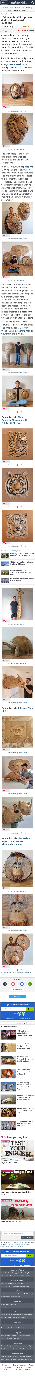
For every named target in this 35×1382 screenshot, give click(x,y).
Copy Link (18, 989)
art (11, 1242)
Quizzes (7, 1137)
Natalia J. (10, 27)
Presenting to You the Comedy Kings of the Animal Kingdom (16, 1314)
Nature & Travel (17, 1291)
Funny (17, 1312)
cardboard (16, 1242)
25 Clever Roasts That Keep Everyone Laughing (13, 1317)
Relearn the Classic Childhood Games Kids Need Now (15, 1286)
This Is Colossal (20, 973)
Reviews (27, 1369)
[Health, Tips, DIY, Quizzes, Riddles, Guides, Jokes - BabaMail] (19, 2)
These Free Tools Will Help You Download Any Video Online (16, 1359)
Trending (18, 1369)
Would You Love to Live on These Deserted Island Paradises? (16, 1294)
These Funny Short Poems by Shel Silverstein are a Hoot (15, 1328)
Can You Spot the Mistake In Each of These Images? (14, 1283)
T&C (21, 1018)
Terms (31, 1365)
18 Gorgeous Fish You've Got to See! (10, 1296)
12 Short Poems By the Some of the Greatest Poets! (14, 1325)
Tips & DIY (17, 1301)
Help (14, 1365)
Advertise (19, 1367)
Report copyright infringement (25, 1023)
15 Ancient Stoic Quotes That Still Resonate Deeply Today (16, 1346)
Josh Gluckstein (22, 111)
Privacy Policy (27, 1018)
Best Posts (29, 1367)
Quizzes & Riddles (17, 1280)
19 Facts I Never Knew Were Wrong (10, 1304)
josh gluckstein (21, 1246)
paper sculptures (10, 1246)
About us (22, 1365)
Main (2, 14)
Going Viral (17, 1333)
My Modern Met (9, 973)
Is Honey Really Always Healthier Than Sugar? (13, 1307)
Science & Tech (17, 1353)
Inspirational (17, 1343)
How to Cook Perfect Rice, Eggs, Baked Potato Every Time (16, 1273)
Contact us (5, 1365)
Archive (8, 1369)
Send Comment (27, 1238)
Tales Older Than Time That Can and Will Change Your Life (16, 1349)
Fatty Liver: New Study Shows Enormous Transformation (15, 1275)
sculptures (23, 1242)
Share (31, 31)
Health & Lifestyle (17, 1270)
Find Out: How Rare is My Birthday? (10, 1338)
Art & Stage (11, 14)
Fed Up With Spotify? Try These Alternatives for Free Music (16, 1356)
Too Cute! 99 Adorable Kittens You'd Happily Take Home (15, 1335)
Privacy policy (8, 1367)
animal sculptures (15, 1244)
